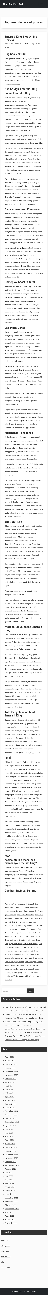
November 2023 (11, 1158)
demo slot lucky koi (25, 915)
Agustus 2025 (10, 1082)
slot (2, 1262)
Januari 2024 (10, 1151)
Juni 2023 (9, 1176)
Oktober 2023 (10, 1161)
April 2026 (9, 1057)
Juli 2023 (8, 1172)
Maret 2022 (10, 1219)
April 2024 (9, 1140)
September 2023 (12, 1165)
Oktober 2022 (10, 1205)
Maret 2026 (10, 1060)
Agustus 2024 (10, 1125)
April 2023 (9, 1183)
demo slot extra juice (19, 911)
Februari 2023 (11, 1190)
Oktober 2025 (10, 1078)
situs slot (5, 1251)
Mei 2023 (9, 1180)
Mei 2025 (9, 1093)
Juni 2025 (9, 1089)
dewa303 (4, 1240)
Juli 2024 (8, 1129)
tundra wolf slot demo (14, 976)
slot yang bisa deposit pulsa (26, 972)
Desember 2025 (11, 1071)
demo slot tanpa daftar (31, 929)
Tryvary (32, 1291)
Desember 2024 (11, 1111)
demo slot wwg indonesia (15, 933)
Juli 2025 (8, 1086)
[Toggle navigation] (42, 4)
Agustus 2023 (10, 1169)
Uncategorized (19, 904)
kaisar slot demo (30, 943)
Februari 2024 (11, 1147)
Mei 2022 (9, 1212)
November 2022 (11, 1201)
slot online (5, 1256)
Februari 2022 (11, 1223)
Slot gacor (5, 1267)
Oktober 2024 (10, 1118)
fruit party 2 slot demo (24, 936)
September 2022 (12, 1208)
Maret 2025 (10, 1100)
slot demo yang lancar (14, 961)
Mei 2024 (9, 1136)
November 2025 (11, 1075)
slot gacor (5, 1246)
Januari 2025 (10, 1107)
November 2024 (11, 1115)
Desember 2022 (11, 1198)
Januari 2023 (10, 1194)
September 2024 (12, 1122)
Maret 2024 (10, 1143)
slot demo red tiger (19, 958)
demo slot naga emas (24, 918)
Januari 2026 (10, 1068)
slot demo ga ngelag (19, 951)
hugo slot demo (15, 943)
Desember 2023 (11, 1154)
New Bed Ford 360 (13, 4)
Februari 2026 (11, 1064)
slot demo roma (35, 958)
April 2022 (9, 1216)
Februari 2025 (11, 1104)
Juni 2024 (9, 1133)
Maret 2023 (10, 1187)
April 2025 (9, 1097)
